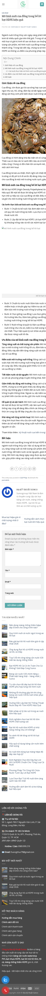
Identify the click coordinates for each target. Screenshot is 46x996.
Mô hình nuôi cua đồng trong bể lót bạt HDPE (23, 68)
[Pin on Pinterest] (30, 469)
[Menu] (3, 4)
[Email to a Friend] (25, 469)
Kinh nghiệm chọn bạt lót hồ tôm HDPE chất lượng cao (24, 720)
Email (8, 582)
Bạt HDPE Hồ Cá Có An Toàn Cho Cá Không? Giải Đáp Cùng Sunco (25, 667)
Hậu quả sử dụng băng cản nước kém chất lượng (26, 745)
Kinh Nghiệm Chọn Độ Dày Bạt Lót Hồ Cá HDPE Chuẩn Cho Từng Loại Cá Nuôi (26, 762)
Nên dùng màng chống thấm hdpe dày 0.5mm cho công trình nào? (25, 626)
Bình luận (9, 549)
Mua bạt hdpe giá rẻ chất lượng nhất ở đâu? (11, 520)
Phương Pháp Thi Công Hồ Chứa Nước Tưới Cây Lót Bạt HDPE (24, 771)
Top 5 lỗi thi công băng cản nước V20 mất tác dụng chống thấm (26, 659)
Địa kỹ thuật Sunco (29, 27)
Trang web (9, 593)
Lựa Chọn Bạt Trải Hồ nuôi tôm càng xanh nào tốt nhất (26, 779)
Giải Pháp (5, 13)
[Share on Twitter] (21, 469)
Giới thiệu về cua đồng (14, 65)
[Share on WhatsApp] (12, 469)
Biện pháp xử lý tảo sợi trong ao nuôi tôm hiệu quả (26, 712)
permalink (5, 480)
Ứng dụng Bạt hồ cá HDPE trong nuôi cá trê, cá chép (26, 650)
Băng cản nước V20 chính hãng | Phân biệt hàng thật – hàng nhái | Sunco (25, 676)
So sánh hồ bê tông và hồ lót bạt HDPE (24, 736)
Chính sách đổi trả (10, 922)
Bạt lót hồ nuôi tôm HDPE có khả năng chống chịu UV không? (24, 728)
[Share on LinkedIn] (34, 469)
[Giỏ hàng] (42, 4)
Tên (7, 570)
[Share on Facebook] (16, 469)
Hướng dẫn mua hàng (12, 917)
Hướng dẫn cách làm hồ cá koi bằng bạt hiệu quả (25, 788)
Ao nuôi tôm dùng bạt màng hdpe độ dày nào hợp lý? (26, 753)
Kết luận (8, 77)
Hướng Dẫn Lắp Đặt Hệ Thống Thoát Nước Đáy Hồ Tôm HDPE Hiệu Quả (26, 704)
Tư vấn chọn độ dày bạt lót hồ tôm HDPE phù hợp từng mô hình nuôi (25, 685)
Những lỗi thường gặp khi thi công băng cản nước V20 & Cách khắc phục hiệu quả (26, 695)
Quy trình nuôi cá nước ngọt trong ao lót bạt (26, 634)
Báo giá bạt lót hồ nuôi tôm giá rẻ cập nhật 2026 (26, 642)
